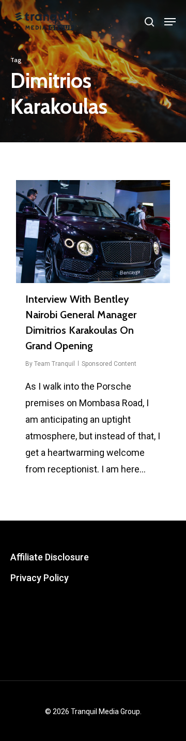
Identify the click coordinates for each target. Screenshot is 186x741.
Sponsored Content (109, 363)
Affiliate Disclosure (49, 557)
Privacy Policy (39, 577)
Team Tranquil (54, 363)
